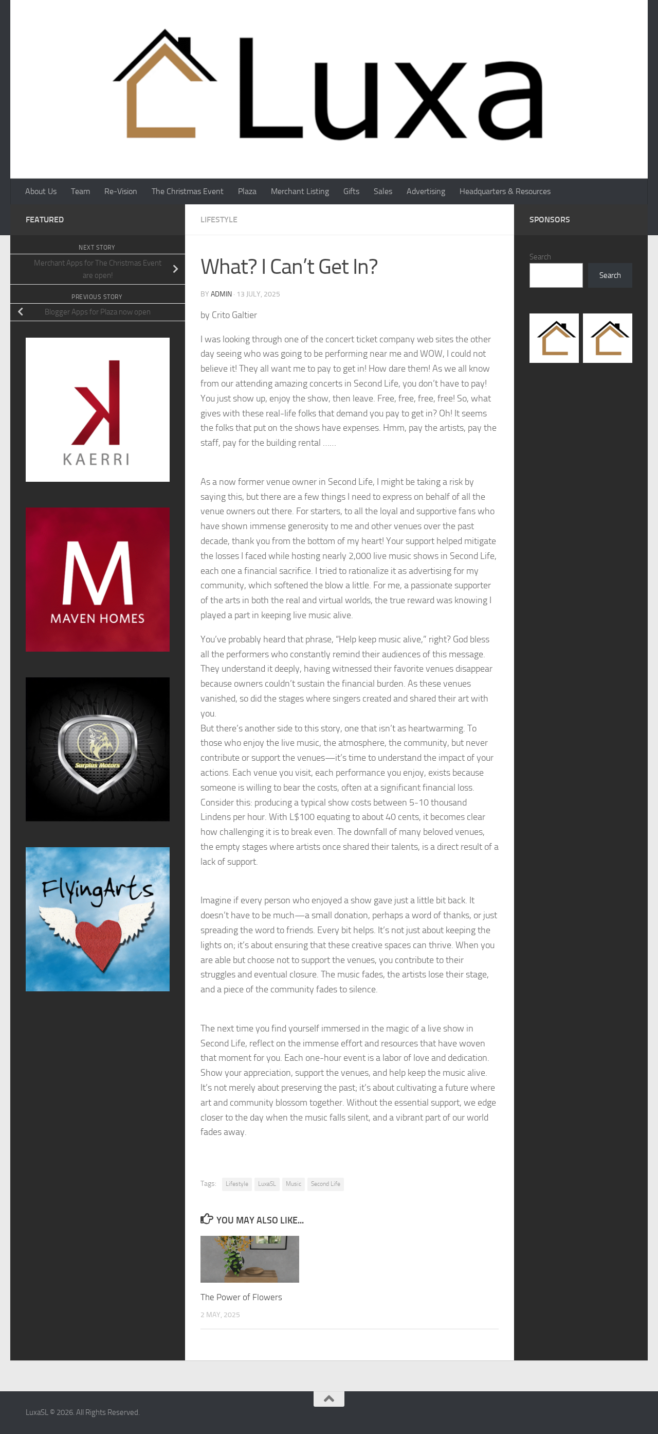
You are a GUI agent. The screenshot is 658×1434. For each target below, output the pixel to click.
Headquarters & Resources (505, 191)
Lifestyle (218, 219)
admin (221, 294)
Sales (383, 191)
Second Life (325, 1183)
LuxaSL (267, 1183)
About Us (41, 191)
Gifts (351, 191)
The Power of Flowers (241, 1297)
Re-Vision (120, 191)
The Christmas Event (188, 191)
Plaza (247, 191)
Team (80, 191)
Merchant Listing (300, 191)
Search (540, 256)
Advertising (426, 191)
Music (293, 1183)
